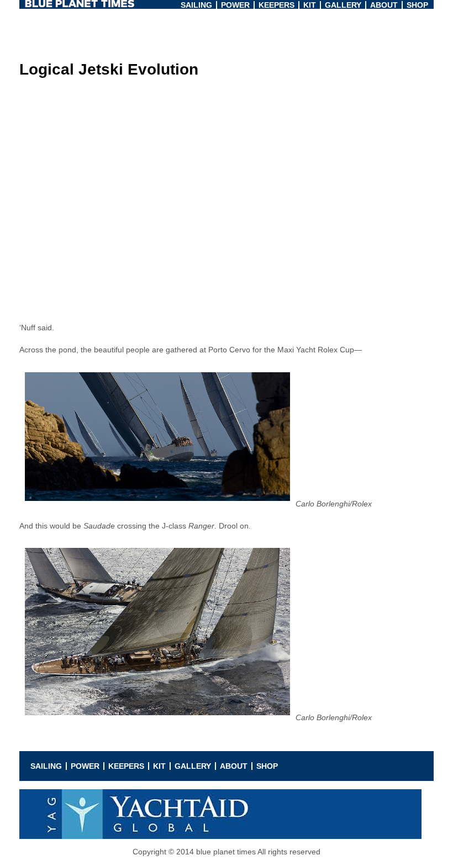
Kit (309, 5)
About (384, 5)
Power (235, 5)
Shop (417, 5)
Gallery (343, 5)
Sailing (196, 5)
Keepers (276, 5)
